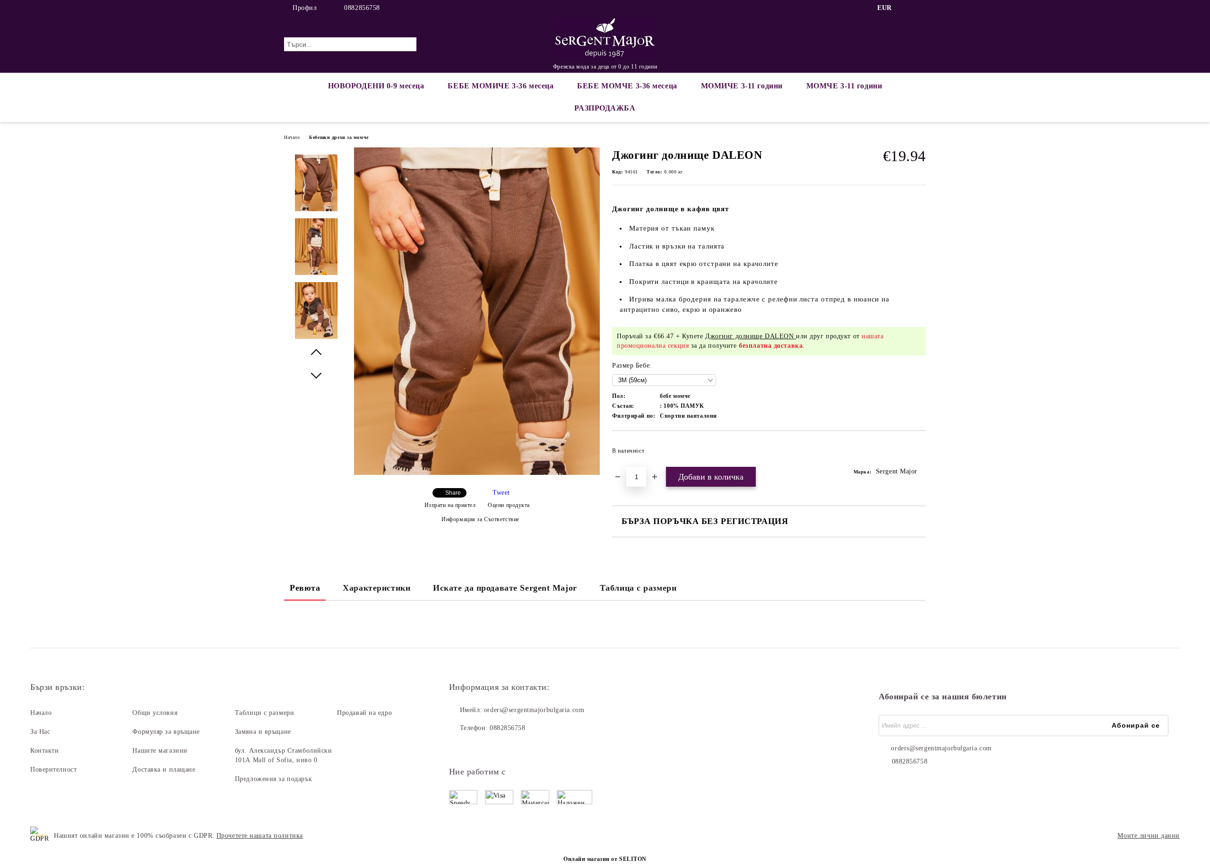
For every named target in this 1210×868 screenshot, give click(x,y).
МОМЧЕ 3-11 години (844, 86)
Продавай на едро (364, 712)
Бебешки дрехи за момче (338, 137)
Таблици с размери (264, 712)
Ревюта (305, 588)
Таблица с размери (638, 588)
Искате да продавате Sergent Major (505, 588)
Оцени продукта (509, 505)
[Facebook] (906, 8)
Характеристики (376, 588)
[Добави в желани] (919, 453)
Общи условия (154, 712)
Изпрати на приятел (450, 505)
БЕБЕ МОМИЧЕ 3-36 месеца (500, 86)
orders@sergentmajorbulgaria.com (534, 709)
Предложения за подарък (273, 778)
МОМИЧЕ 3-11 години (742, 86)
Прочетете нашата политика (259, 835)
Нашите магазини (159, 750)
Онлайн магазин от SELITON (605, 859)
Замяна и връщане (263, 731)
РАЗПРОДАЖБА (604, 108)
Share (453, 493)
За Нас (40, 731)
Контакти (44, 750)
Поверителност (53, 769)
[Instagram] (921, 8)
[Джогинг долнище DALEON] (477, 472)
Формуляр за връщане (166, 731)
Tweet (501, 492)
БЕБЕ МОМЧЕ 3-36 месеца (627, 86)
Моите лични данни (1148, 835)
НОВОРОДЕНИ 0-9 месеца (376, 86)
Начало (292, 137)
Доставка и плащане (163, 769)
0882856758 (362, 7)
